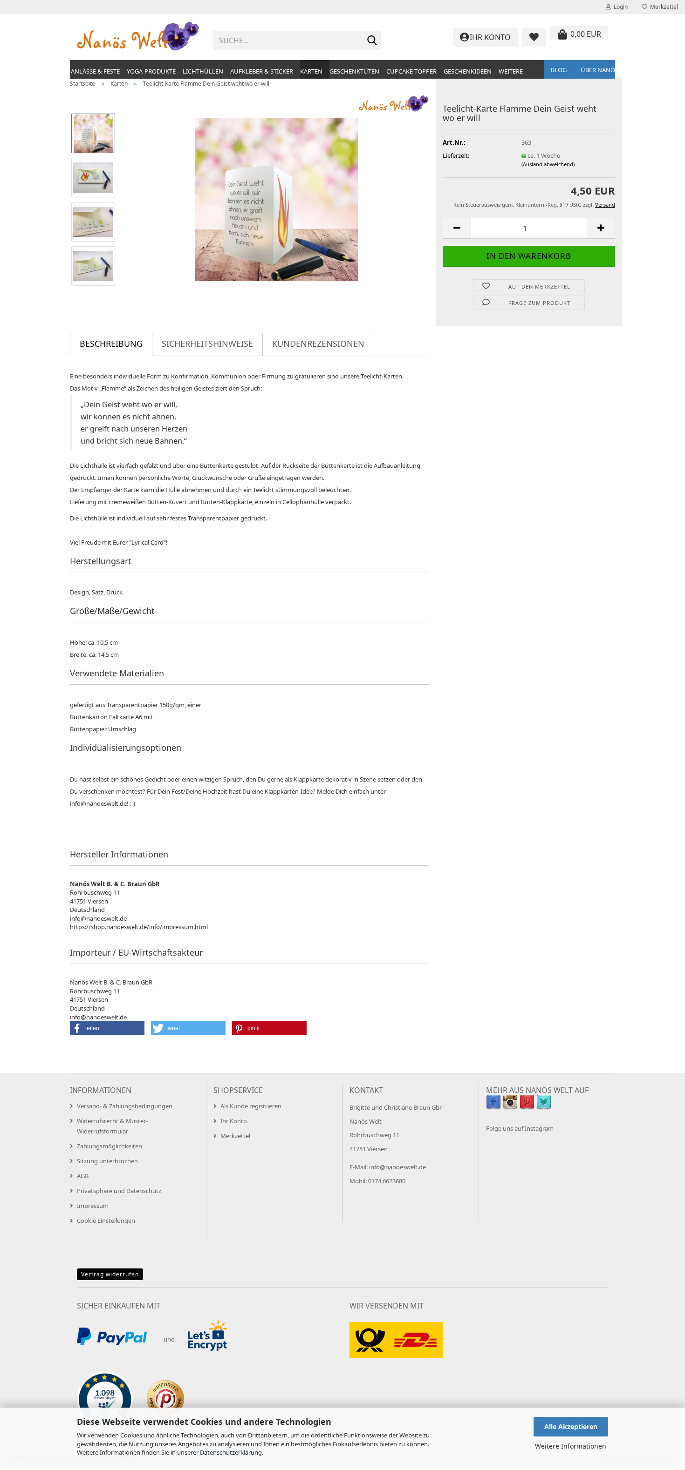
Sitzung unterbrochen (107, 1161)
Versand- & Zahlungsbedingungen (124, 1106)
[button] (457, 228)
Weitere (511, 71)
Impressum (93, 1205)
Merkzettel (662, 7)
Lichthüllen (203, 71)
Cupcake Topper (411, 71)
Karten (311, 71)
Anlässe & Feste (95, 71)
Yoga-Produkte (151, 71)
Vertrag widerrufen (110, 1274)
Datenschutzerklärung (231, 1452)
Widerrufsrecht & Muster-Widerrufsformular (112, 1126)
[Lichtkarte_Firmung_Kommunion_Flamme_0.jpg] (276, 199)
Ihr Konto (233, 1121)
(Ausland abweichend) (548, 164)
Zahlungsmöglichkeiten (109, 1146)
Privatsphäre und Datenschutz (119, 1191)
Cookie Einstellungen (106, 1220)
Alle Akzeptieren (570, 1426)
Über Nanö (598, 70)
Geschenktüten (354, 71)
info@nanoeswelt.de (397, 1167)
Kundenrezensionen (318, 343)
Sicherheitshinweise (207, 343)
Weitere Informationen (570, 1446)
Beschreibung (111, 343)
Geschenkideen (468, 71)
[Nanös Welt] (138, 37)
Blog (559, 70)
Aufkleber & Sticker (261, 71)
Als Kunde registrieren (250, 1106)
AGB (83, 1176)
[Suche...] (372, 41)
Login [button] (619, 7)
